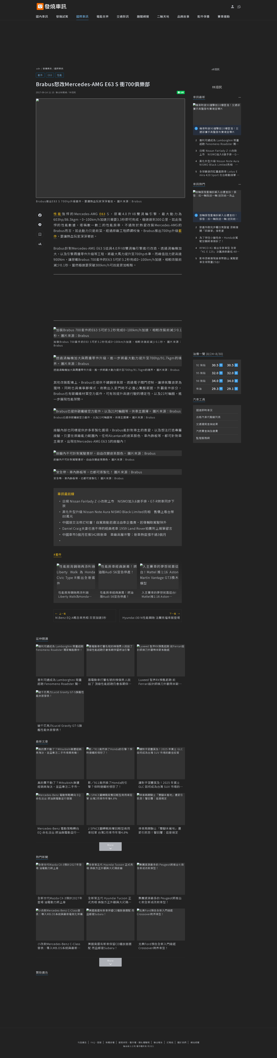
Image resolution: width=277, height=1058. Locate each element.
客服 (99, 1042)
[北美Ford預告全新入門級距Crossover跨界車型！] (161, 925)
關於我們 (181, 1042)
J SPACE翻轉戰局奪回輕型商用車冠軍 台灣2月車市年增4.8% (109, 830)
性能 (59, 75)
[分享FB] (40, 215)
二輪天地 (163, 16)
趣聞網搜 (143, 16)
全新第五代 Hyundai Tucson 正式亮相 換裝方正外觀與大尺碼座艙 (109, 900)
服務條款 (123, 1042)
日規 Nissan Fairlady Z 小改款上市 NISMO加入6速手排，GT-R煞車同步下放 (118, 503)
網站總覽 (194, 1042)
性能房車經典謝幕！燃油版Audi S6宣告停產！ (117, 594)
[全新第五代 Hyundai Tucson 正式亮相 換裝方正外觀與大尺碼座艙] (110, 879)
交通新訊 (123, 16)
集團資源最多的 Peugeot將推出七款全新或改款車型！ (160, 900)
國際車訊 (82, 16)
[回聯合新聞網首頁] (40, 6)
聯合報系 (158, 1042)
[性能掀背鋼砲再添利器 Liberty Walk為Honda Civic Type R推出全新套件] (76, 576)
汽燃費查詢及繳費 (207, 431)
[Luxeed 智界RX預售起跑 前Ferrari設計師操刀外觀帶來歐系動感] (161, 660)
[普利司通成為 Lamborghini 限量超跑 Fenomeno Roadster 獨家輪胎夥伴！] (60, 660)
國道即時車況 (204, 410)
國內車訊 (42, 16)
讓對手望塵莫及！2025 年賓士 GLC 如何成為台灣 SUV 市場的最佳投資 (160, 785)
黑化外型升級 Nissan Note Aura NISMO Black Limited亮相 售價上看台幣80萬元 (118, 514)
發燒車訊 (47, 68)
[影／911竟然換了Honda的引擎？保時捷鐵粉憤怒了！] (110, 763)
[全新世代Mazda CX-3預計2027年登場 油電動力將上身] (60, 879)
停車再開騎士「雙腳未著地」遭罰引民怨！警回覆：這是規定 (159, 830)
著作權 (133, 1042)
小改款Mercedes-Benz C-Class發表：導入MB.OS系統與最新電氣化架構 (59, 946)
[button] (238, 6)
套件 (40, 75)
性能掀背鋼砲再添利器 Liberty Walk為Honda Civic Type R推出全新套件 (74, 594)
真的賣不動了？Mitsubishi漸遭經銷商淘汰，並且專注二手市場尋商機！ (59, 785)
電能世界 (103, 16)
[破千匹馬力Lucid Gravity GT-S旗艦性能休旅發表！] (60, 706)
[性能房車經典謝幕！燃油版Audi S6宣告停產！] (117, 576)
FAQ (93, 1042)
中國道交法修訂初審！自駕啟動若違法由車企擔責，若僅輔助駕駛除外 (114, 522)
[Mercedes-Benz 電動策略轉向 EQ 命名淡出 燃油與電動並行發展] (60, 809)
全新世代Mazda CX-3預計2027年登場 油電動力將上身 (60, 900)
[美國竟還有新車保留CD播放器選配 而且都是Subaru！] (110, 925)
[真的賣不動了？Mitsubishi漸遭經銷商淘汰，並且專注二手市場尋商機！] (60, 763)
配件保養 (203, 16)
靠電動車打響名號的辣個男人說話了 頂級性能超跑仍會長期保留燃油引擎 (109, 682)
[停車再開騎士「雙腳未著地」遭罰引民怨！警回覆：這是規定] (161, 809)
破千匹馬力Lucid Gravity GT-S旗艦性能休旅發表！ (60, 728)
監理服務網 (203, 438)
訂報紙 (170, 1042)
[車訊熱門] (239, 184)
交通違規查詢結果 (207, 424)
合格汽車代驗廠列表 (208, 417)
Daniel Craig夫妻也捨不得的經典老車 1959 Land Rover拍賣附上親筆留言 (117, 528)
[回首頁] (55, 6)
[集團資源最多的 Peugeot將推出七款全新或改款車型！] (161, 879)
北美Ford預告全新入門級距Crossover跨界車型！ (157, 946)
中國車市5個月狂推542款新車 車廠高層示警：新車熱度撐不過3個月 (114, 534)
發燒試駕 (62, 16)
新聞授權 (110, 1042)
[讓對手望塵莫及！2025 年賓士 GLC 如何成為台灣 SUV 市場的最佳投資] (161, 763)
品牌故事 (183, 16)
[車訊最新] (239, 97)
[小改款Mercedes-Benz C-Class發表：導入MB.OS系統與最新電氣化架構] (60, 925)
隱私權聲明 (144, 1042)
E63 (50, 75)
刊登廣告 (82, 1042)
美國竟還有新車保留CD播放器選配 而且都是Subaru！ (110, 946)
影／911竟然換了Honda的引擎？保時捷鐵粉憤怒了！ (107, 785)
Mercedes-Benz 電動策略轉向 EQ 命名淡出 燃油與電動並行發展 (59, 830)
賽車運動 (224, 16)
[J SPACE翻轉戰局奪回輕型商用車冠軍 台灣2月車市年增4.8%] (110, 809)
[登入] (232, 7)
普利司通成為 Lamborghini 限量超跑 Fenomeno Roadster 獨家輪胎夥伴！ (60, 682)
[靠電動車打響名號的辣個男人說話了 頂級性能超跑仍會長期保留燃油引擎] (110, 660)
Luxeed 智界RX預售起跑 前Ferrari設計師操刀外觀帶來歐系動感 (160, 682)
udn (38, 68)
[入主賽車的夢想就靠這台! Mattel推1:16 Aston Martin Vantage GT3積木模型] (159, 576)
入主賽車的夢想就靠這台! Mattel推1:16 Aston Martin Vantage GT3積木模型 (159, 594)
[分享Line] (40, 225)
